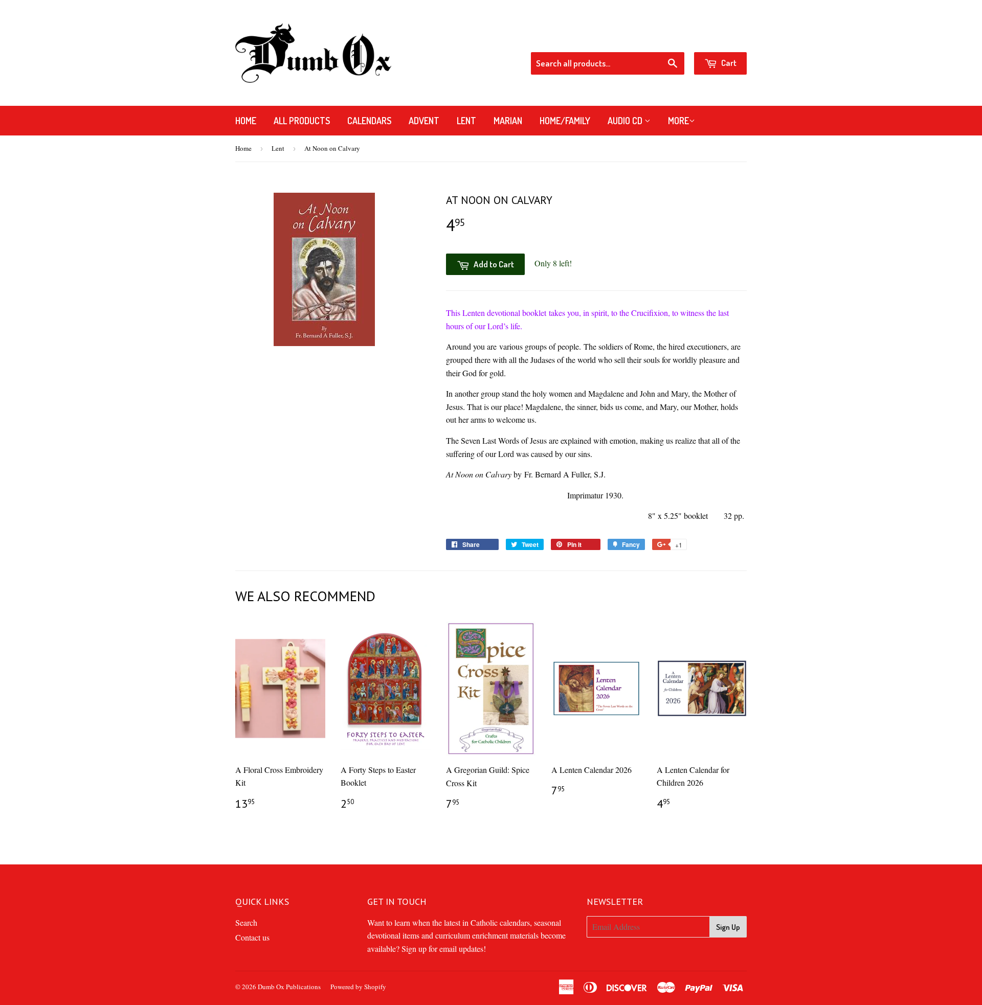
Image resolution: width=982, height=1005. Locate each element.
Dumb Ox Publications (289, 986)
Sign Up (728, 927)
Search (246, 922)
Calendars (369, 120)
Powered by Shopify (358, 986)
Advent (424, 120)
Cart (728, 62)
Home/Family (565, 120)
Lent (466, 120)
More (678, 120)
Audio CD (626, 120)
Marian (508, 120)
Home (245, 120)
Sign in (665, 38)
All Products (302, 120)
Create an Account (718, 38)
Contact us (252, 937)
